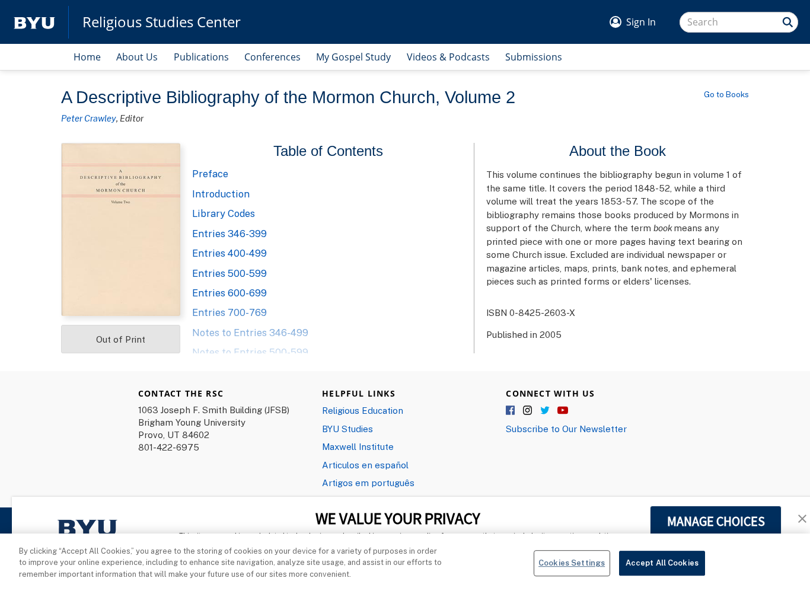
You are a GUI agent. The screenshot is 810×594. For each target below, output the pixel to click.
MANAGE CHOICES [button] (716, 521)
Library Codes (223, 213)
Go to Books (726, 94)
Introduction (221, 194)
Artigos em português (368, 482)
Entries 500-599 (229, 273)
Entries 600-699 (229, 293)
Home (87, 56)
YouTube (562, 411)
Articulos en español (365, 464)
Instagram (528, 411)
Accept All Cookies (662, 562)
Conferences (272, 56)
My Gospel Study (353, 56)
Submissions (533, 56)
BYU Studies (347, 428)
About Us (137, 56)
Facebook (511, 411)
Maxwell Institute (358, 446)
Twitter (545, 411)
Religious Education (362, 410)
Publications (201, 56)
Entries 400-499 (229, 253)
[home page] (34, 22)
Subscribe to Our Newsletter (566, 428)
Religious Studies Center (161, 22)
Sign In (641, 21)
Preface (210, 174)
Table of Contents (328, 151)
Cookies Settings (571, 562)
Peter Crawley (88, 118)
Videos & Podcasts (448, 56)
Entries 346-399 (229, 233)
